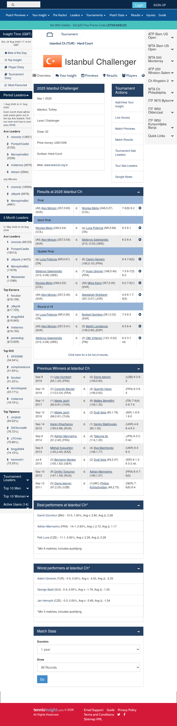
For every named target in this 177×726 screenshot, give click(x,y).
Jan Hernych (45, 600)
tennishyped (19, 388)
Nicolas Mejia (90, 208)
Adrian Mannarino (65, 436)
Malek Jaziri (61, 400)
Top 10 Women (14, 496)
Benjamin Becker (65, 459)
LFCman (16, 438)
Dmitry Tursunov (64, 471)
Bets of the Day (17, 53)
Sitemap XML (93, 719)
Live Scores (122, 117)
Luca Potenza (94, 228)
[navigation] (16, 271)
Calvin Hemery (95, 259)
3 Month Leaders (15, 217)
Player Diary (15, 67)
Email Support (93, 710)
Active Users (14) (16, 504)
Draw (40, 660)
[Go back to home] (51, 34)
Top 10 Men (12, 488)
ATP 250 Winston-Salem (159, 70)
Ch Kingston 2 (158, 80)
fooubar (16, 295)
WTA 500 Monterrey (155, 59)
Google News (123, 177)
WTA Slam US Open (158, 47)
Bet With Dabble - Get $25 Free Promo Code (88, 25)
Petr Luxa (43, 537)
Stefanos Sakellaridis (95, 239)
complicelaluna (20, 367)
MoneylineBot (19, 154)
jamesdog (17, 338)
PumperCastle (20, 144)
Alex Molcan (49, 208)
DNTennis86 (19, 428)
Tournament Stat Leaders (125, 152)
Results (135, 15)
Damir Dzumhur (47, 515)
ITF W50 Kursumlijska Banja (157, 124)
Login (139, 5)
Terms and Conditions (99, 714)
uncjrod (16, 417)
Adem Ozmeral (46, 578)
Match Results (124, 139)
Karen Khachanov (61, 424)
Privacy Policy (127, 710)
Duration (42, 642)
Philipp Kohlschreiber (99, 485)
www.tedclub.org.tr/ (56, 165)
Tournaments (94, 15)
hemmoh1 (17, 459)
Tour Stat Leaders (126, 165)
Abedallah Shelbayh (94, 294)
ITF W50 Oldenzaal (155, 110)
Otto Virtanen (94, 338)
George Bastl (45, 589)
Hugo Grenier (94, 271)
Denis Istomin (102, 377)
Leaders (75, 15)
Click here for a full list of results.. (88, 355)
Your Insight (39, 15)
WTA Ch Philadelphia (157, 90)
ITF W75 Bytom (159, 100)
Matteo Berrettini (104, 400)
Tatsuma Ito (101, 436)
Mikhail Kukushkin (61, 448)
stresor (15, 172)
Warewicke (18, 277)
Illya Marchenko (104, 448)
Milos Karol (95, 283)
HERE (12, 125)
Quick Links (156, 136)
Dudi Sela (100, 412)
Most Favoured (17, 85)
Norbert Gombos (92, 314)
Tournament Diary (14, 76)
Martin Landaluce (97, 326)
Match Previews (15, 15)
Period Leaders (14, 95)
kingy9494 (17, 317)
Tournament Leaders (12, 478)
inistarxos (17, 165)
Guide (162, 15)
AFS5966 (17, 356)
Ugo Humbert (62, 377)
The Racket (60, 15)
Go (42, 679)
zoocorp (16, 137)
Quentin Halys (103, 389)
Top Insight (14, 60)
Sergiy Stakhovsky (105, 424)
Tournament (69, 34)
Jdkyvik (15, 194)
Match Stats (117, 15)
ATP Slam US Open (158, 35)
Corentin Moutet (64, 389)
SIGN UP (159, 5)
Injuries (150, 15)
